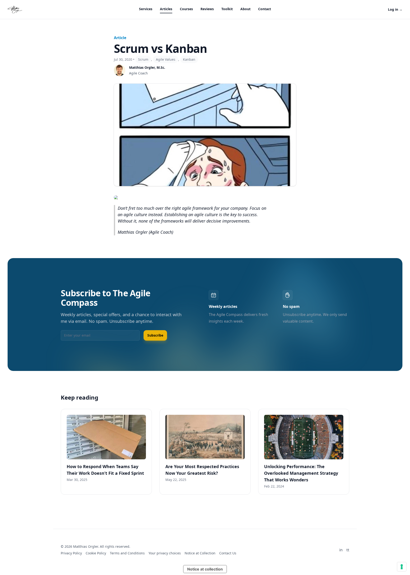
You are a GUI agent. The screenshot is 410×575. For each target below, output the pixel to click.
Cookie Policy (96, 553)
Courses (186, 9)
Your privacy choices (165, 553)
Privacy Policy (71, 553)
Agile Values (165, 59)
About (245, 9)
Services (145, 9)
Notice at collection (205, 569)
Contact (264, 9)
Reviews (207, 9)
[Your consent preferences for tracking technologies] (401, 566)
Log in (395, 9)
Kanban (189, 59)
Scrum (143, 59)
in (341, 549)
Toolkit (227, 9)
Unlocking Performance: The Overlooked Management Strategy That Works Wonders (301, 473)
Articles (166, 9)
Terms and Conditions (127, 553)
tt (347, 549)
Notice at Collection (200, 553)
